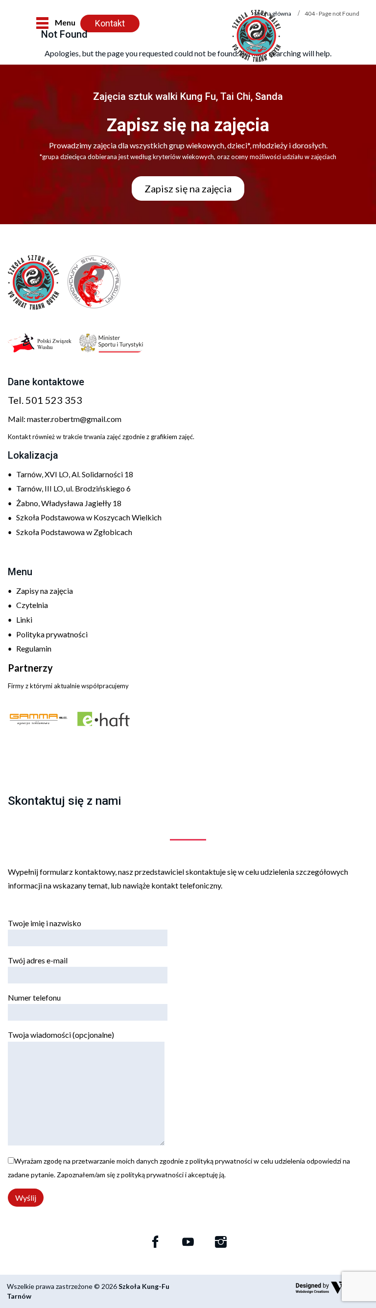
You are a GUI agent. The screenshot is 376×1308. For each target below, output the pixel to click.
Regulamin (33, 648)
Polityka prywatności (52, 634)
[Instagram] (221, 1242)
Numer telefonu (34, 997)
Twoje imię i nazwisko (44, 923)
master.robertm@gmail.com (74, 418)
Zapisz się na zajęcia (188, 188)
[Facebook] (155, 1242)
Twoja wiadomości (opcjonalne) (61, 1034)
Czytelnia (32, 604)
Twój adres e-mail (38, 960)
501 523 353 (53, 400)
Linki (24, 619)
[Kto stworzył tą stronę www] (332, 1287)
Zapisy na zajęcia (44, 590)
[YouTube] (188, 1242)
